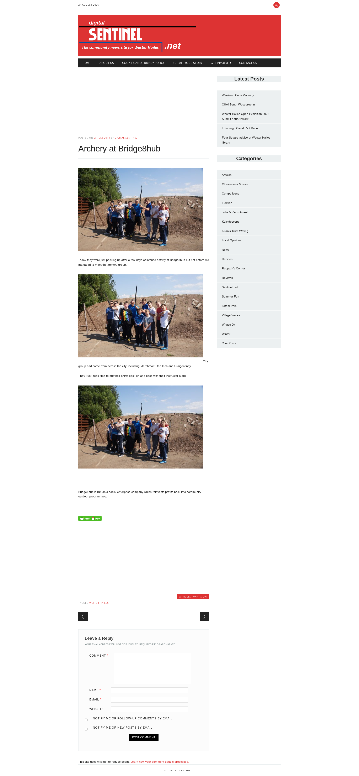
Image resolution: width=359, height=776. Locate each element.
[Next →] (204, 616)
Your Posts (229, 343)
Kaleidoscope (231, 221)
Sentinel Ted (230, 287)
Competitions (230, 193)
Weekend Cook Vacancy (238, 95)
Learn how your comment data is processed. (159, 761)
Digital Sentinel (126, 137)
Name (95, 690)
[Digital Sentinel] (137, 52)
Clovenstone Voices (235, 184)
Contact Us (248, 63)
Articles (185, 596)
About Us (107, 63)
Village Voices (231, 315)
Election (227, 203)
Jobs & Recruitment (235, 212)
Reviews (227, 277)
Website (96, 708)
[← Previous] (83, 616)
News (225, 249)
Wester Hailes (99, 602)
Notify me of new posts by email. (123, 727)
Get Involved (221, 63)
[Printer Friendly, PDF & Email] (90, 519)
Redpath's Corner (233, 268)
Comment (98, 655)
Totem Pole (229, 305)
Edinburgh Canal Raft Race (240, 128)
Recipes (227, 259)
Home (86, 63)
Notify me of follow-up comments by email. (133, 718)
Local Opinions (231, 240)
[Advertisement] (143, 98)
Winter (226, 334)
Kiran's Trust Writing (235, 231)
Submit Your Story (187, 63)
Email (95, 699)
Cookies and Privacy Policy (143, 63)
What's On (200, 596)
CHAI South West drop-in (238, 104)
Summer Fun (230, 296)
